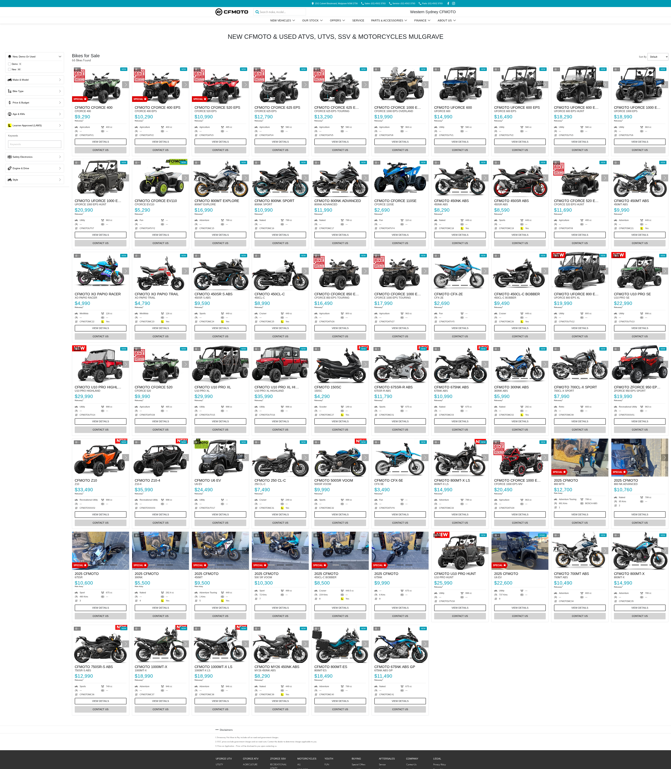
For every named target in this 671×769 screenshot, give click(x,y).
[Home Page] (231, 11)
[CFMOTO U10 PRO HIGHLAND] (100, 364)
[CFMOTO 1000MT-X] (160, 644)
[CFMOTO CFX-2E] (460, 271)
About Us (445, 20)
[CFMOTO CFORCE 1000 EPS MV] (520, 458)
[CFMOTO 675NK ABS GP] (400, 644)
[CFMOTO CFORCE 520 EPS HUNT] (579, 178)
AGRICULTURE (250, 764)
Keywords (13, 135)
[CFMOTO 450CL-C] (280, 271)
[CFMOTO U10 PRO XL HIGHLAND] (280, 364)
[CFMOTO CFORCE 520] (160, 364)
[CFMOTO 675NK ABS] (460, 364)
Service (358, 20)
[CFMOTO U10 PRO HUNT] (460, 551)
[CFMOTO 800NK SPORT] (280, 178)
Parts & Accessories (387, 20)
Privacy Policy (439, 764)
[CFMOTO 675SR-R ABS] (400, 364)
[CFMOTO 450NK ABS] (460, 178)
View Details (100, 141)
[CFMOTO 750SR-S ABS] (100, 644)
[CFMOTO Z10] (100, 458)
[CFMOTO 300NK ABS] (520, 364)
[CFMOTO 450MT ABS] (639, 178)
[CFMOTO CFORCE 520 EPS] (220, 85)
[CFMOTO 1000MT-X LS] (220, 644)
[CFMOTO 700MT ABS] (579, 551)
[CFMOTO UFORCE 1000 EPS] (639, 85)
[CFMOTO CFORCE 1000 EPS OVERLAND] (400, 85)
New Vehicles (280, 20)
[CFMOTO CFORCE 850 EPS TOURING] (340, 271)
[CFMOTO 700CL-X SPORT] (579, 364)
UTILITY (219, 764)
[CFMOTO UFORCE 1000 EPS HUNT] (100, 178)
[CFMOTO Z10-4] (160, 458)
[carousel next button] (125, 84)
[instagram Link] (453, 3)
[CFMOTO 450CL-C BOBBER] (520, 271)
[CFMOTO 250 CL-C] (280, 458)
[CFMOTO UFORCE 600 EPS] (520, 85)
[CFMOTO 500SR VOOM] (340, 458)
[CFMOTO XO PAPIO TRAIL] (160, 271)
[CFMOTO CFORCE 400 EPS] (160, 85)
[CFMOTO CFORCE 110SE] (400, 178)
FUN (327, 764)
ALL (299, 764)
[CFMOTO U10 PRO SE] (639, 271)
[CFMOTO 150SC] (340, 364)
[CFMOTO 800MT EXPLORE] (220, 178)
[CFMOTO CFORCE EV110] (160, 178)
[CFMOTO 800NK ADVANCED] (340, 178)
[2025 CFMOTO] (579, 458)
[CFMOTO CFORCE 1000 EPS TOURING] (400, 271)
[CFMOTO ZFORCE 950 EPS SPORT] (639, 364)
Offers (335, 20)
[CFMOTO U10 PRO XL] (220, 364)
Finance (420, 20)
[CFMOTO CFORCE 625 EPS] (280, 85)
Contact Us (100, 150)
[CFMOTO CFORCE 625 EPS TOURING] (340, 85)
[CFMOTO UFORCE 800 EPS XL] (579, 271)
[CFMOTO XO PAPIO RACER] (100, 271)
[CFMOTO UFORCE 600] (460, 85)
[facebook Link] (448, 3)
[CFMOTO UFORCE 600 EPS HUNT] (579, 85)
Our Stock (310, 20)
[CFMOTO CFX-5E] (400, 458)
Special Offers (358, 764)
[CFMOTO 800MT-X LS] (460, 458)
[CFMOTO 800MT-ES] (340, 644)
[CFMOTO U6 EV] (220, 458)
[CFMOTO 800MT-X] (639, 551)
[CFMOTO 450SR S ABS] (220, 271)
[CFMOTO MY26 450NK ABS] (280, 644)
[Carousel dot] (96, 98)
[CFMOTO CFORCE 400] (100, 85)
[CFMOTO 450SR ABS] (520, 178)
